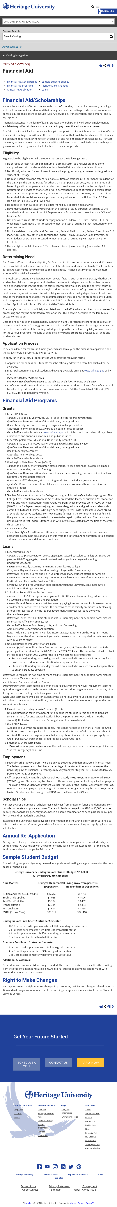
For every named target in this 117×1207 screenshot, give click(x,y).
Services (41, 1131)
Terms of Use (28, 1186)
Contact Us (43, 1135)
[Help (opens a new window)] (112, 65)
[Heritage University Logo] (58, 1099)
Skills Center (90, 1140)
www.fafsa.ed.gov (94, 370)
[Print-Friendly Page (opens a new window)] (108, 65)
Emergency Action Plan (46, 1115)
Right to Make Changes (55, 85)
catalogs (29, 1203)
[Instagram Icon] (55, 1168)
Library (88, 1117)
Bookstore (90, 1121)
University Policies (70, 1116)
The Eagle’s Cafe (92, 1144)
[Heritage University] (28, 7)
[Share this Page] (104, 65)
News (87, 1129)
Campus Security (45, 1120)
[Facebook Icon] (39, 1168)
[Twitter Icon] (71, 1168)
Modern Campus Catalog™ (82, 1203)
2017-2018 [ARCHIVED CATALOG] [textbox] (22, 21)
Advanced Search (12, 46)
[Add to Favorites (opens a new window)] (100, 65)
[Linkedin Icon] (63, 1168)
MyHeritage (90, 1125)
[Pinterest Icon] (78, 1168)
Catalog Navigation (17, 55)
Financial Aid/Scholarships (22, 81)
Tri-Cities (17, 1113)
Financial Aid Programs (20, 85)
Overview (42, 1109)
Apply (87, 1109)
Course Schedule (92, 1148)
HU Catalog (90, 1136)
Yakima (17, 1117)
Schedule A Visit (92, 1113)
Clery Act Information (67, 1111)
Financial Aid (91, 1133)
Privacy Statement (59, 1186)
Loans (45, 89)
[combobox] (58, 21)
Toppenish (18, 1109)
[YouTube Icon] (47, 1168)
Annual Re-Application (19, 89)
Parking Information (43, 1126)
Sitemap (56, 1189)
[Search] (111, 36)
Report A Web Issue (84, 1189)
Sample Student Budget (55, 81)
